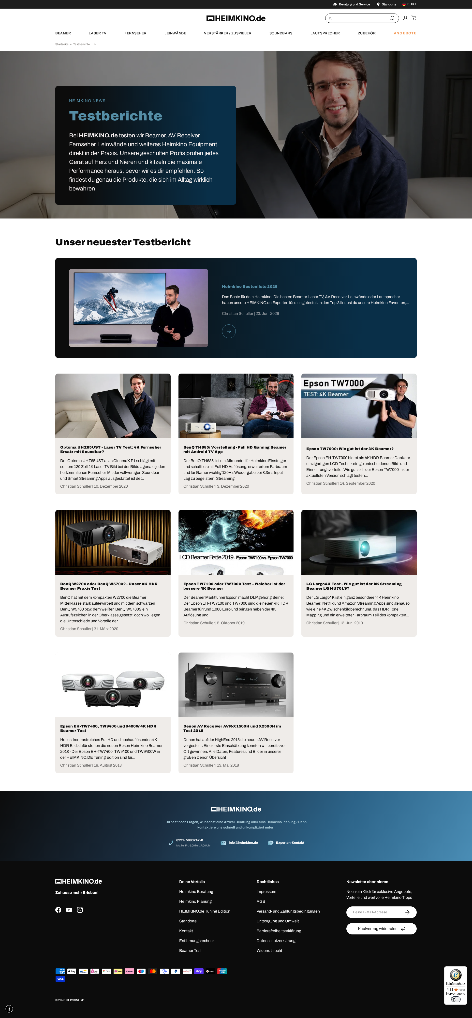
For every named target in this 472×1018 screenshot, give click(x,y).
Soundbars (281, 33)
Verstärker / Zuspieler (227, 33)
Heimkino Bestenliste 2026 (250, 287)
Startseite (62, 44)
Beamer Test (190, 950)
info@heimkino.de (243, 842)
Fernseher (135, 33)
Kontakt (186, 931)
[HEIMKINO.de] (236, 18)
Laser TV (97, 33)
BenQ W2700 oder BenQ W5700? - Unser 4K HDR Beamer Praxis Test (109, 586)
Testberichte (81, 44)
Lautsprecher (325, 33)
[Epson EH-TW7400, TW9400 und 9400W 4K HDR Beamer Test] (113, 685)
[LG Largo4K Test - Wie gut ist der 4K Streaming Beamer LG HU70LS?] (359, 542)
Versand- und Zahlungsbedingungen (288, 911)
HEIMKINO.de (75, 1000)
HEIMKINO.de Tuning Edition (204, 911)
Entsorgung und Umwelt (278, 921)
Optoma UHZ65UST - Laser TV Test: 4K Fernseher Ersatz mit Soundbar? (111, 449)
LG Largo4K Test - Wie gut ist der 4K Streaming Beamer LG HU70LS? (354, 586)
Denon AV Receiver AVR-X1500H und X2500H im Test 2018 (232, 728)
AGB (261, 901)
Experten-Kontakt (290, 842)
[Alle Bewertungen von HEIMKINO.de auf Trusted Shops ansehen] (104, 936)
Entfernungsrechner (196, 941)
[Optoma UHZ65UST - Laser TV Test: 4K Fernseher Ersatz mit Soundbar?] (113, 406)
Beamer (63, 33)
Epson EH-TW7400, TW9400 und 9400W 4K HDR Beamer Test (108, 728)
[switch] (456, 999)
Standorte (188, 921)
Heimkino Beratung (196, 891)
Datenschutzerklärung (276, 941)
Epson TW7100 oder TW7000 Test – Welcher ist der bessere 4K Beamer (234, 586)
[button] (413, 18)
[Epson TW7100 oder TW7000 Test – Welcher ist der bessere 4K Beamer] (236, 542)
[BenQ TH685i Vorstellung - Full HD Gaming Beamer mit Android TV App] (236, 406)
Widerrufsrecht (269, 950)
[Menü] (464, 969)
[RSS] (95, 44)
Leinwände (175, 33)
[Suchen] (392, 18)
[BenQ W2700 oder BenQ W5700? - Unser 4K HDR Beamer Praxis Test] (113, 542)
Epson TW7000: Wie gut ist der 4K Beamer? (350, 449)
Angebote (405, 33)
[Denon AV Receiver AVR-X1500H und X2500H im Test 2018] (236, 685)
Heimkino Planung (195, 901)
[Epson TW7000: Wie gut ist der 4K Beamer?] (359, 406)
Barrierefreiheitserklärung (279, 931)
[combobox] (362, 18)
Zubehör (367, 33)
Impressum (266, 891)
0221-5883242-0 (189, 840)
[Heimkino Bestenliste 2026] (138, 308)
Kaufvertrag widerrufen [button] (378, 929)
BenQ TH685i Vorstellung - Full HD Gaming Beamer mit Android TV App (235, 449)
